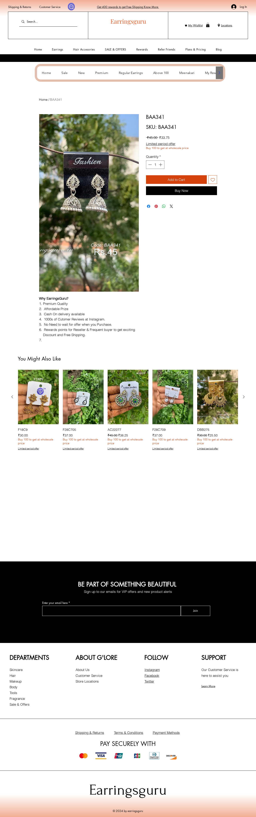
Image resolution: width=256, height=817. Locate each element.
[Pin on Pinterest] (156, 206)
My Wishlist (195, 25)
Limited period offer (160, 144)
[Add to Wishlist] (212, 179)
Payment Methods (166, 732)
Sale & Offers (20, 704)
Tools (13, 693)
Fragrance (17, 698)
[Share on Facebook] (148, 206)
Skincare (16, 670)
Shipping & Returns (19, 7)
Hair (13, 675)
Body (13, 687)
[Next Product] (243, 396)
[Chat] (71, 6)
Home (43, 100)
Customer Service (49, 7)
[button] (208, 25)
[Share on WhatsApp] (163, 206)
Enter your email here (55, 602)
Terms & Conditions (128, 732)
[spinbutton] (155, 165)
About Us (83, 670)
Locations (226, 25)
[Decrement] (150, 165)
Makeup (16, 681)
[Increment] (161, 165)
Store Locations (87, 681)
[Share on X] (171, 206)
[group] (128, 410)
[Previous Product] (12, 396)
